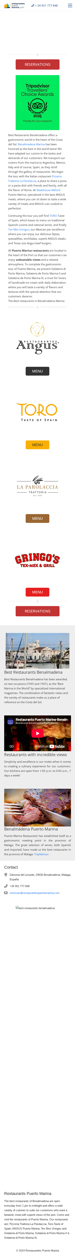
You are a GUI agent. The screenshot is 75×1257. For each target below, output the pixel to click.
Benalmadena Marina (31, 144)
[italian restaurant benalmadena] (37, 485)
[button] (70, 5)
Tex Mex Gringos (18, 229)
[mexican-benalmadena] (37, 559)
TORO (53, 215)
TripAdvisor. (41, 854)
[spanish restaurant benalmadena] (37, 412)
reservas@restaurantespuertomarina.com (35, 892)
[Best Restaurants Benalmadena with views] (15, 5)
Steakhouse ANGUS (48, 190)
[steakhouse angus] (37, 338)
